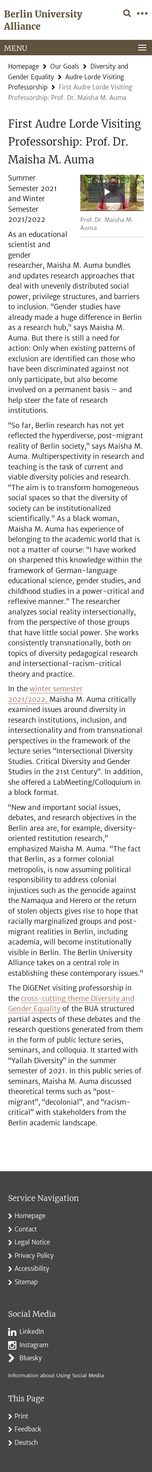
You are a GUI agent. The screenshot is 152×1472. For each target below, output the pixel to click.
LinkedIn (31, 1331)
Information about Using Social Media (56, 1375)
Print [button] (21, 1416)
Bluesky (30, 1358)
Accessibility (32, 1268)
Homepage (23, 66)
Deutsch (26, 1442)
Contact (26, 1229)
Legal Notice (32, 1242)
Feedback (28, 1429)
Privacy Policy (34, 1255)
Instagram (33, 1345)
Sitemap (26, 1282)
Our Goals (64, 66)
